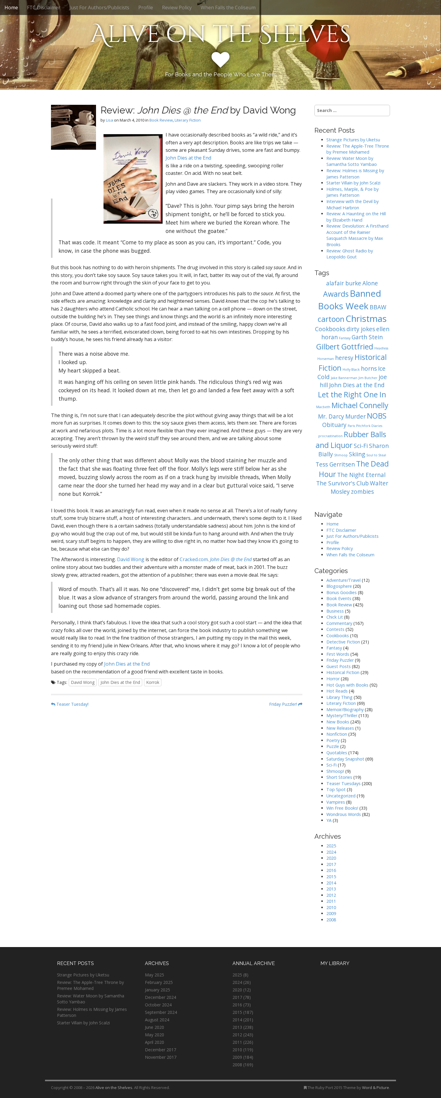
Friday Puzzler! (283, 704)
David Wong (130, 559)
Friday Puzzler (340, 660)
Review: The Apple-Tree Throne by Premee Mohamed (357, 149)
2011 (331, 901)
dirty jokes (360, 329)
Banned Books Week (349, 299)
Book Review (161, 120)
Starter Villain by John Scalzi (353, 183)
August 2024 (157, 1020)
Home (11, 7)
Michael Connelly (360, 405)
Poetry (333, 740)
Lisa (109, 120)
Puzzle (332, 746)
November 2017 (160, 1057)
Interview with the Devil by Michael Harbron (352, 204)
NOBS (376, 416)
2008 (331, 920)
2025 (331, 846)
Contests (335, 629)
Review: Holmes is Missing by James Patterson (355, 174)
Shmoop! (335, 771)
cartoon (331, 319)
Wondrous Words (343, 814)
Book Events (338, 598)
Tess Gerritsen (335, 464)
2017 (331, 864)
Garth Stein (367, 337)
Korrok (152, 682)
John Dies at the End (188, 158)
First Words (337, 654)
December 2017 (160, 1049)
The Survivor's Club (342, 483)
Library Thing (339, 697)
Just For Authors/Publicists (99, 7)
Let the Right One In (352, 394)
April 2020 (154, 1042)
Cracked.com (194, 559)
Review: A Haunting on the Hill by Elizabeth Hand (356, 217)
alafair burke (343, 283)
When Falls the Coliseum (228, 7)
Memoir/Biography (345, 709)
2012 (331, 895)
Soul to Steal (376, 455)
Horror (333, 678)
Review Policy (177, 7)
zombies (362, 492)
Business (335, 611)
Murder (355, 416)
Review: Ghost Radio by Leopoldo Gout (349, 254)
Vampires (335, 802)
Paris (351, 426)
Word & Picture (375, 1087)
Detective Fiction (343, 642)
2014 (331, 883)
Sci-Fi (361, 446)
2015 (331, 876)
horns (369, 368)
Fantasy (344, 338)
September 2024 (161, 1012)
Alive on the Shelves (220, 35)
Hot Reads (337, 691)
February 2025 (159, 982)
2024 (331, 852)
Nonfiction (336, 734)
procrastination (330, 436)
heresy (344, 358)
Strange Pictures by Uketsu (353, 140)
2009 (331, 913)
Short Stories (339, 777)
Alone (370, 283)
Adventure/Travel (343, 580)
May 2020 (154, 1035)
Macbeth (323, 407)
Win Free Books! (342, 808)
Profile (145, 7)
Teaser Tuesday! (71, 704)
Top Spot (336, 789)
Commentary (339, 623)
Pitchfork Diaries (369, 426)
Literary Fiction (188, 120)
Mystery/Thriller (341, 715)
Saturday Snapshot (345, 759)
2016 (331, 870)
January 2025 (157, 990)
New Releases (340, 728)
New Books (337, 722)
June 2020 (154, 1027)
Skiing (357, 454)
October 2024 (158, 1005)
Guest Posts (338, 666)
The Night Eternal (361, 475)
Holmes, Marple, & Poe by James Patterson (352, 192)
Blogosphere (339, 586)
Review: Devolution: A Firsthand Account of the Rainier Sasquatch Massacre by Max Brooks (357, 235)
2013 (331, 889)
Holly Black (351, 369)
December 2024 (160, 997)
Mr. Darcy (331, 416)
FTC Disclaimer (43, 7)
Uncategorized (341, 796)
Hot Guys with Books (347, 685)
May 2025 (154, 975)
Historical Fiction (342, 672)
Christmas (366, 319)
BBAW (378, 307)
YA (329, 820)
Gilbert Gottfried (344, 347)
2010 (331, 907)
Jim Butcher (367, 378)
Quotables (336, 752)
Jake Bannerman (344, 378)
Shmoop (341, 455)
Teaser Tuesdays (343, 783)
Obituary (334, 425)
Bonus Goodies (341, 592)
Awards (336, 294)
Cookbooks (330, 329)
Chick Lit (334, 617)
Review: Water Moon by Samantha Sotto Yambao (352, 161)
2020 (331, 858)
